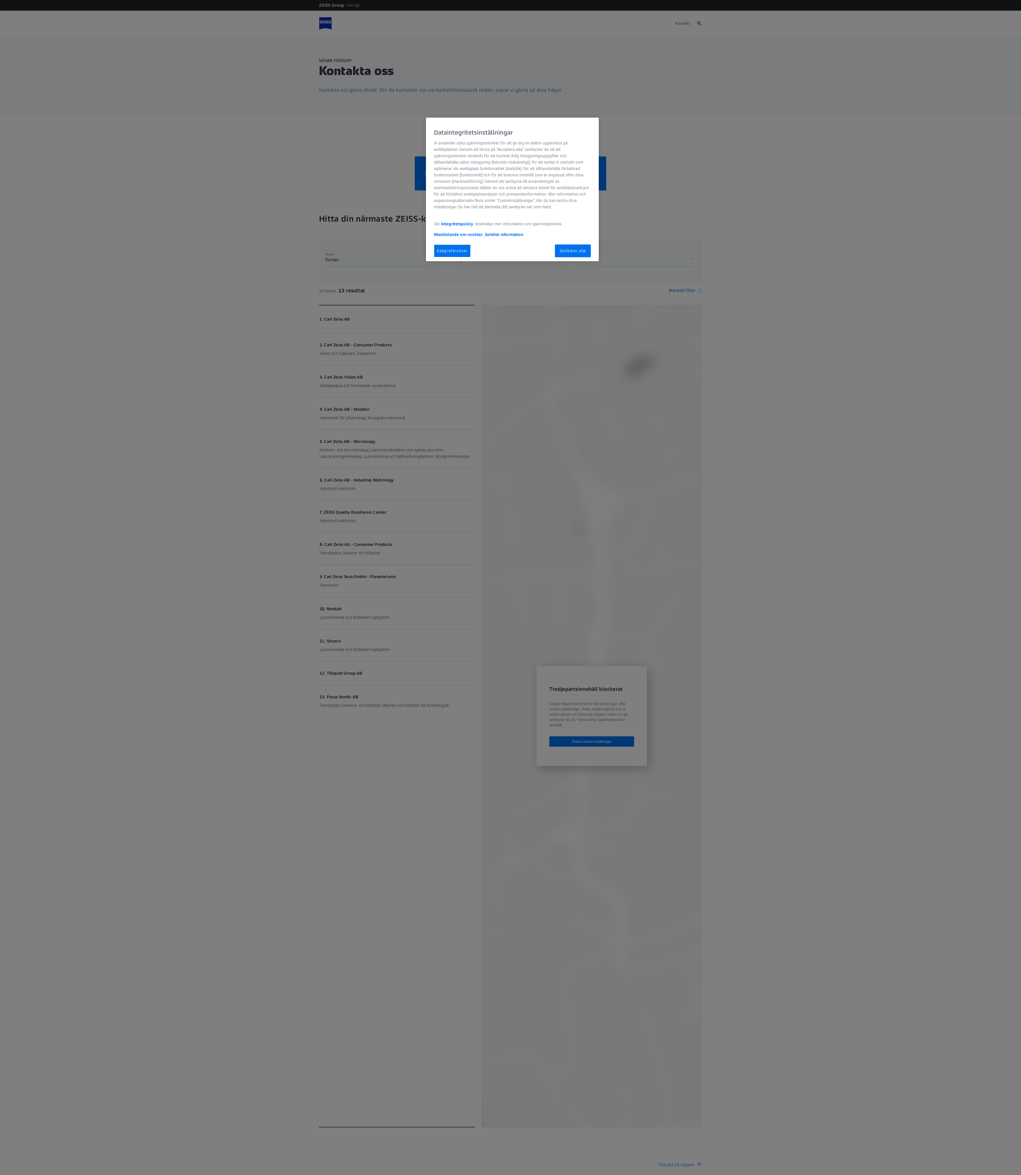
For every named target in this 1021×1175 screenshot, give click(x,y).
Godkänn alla (573, 250)
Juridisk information (504, 234)
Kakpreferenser (452, 250)
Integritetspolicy (457, 223)
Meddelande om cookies (458, 234)
